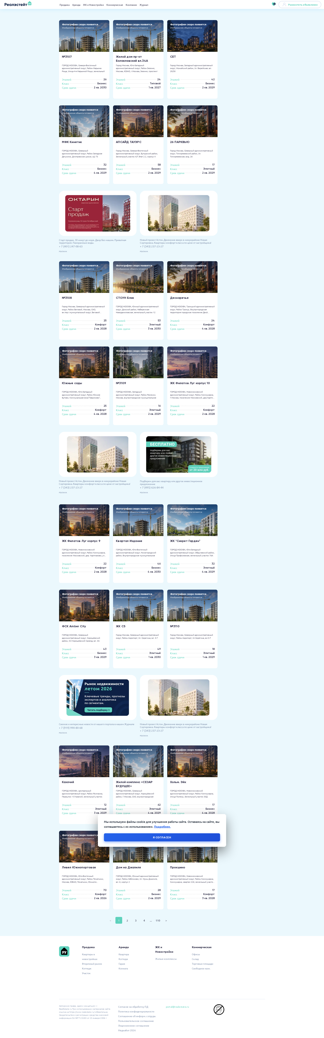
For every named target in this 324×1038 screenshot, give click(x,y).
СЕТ (173, 57)
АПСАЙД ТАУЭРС (128, 142)
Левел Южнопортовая (79, 867)
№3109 (121, 383)
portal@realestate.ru (177, 1006)
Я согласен (162, 837)
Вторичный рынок (92, 963)
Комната (123, 968)
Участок (86, 973)
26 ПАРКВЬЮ (180, 142)
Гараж (122, 963)
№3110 (175, 626)
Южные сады (72, 383)
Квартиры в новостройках (89, 956)
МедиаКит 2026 (127, 1030)
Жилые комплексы (166, 958)
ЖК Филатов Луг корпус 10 (190, 383)
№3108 (67, 298)
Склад (195, 958)
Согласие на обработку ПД (133, 1006)
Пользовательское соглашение (136, 1020)
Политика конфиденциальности (136, 1011)
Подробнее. (162, 826)
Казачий (68, 782)
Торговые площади (202, 963)
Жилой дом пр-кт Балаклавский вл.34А (132, 59)
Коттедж (86, 968)
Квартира (124, 954)
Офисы (196, 954)
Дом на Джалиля (128, 867)
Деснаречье (179, 298)
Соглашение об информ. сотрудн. (137, 1016)
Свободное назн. (201, 968)
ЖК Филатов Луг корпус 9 (81, 541)
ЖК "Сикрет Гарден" (185, 541)
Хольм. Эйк (178, 782)
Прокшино (177, 867)
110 (158, 920)
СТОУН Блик (125, 298)
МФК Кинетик (72, 142)
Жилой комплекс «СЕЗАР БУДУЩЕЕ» (134, 784)
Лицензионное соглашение (133, 1025)
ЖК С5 (120, 626)
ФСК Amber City (74, 626)
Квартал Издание (129, 541)
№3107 (67, 57)
